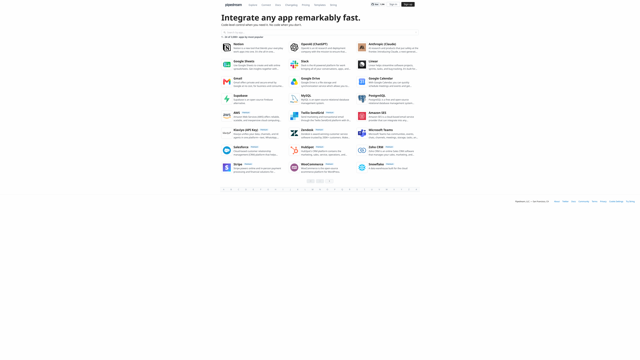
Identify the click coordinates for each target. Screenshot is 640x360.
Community (583, 201)
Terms (595, 201)
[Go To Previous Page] (320, 181)
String (333, 5)
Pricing (306, 5)
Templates (320, 5)
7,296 (382, 4)
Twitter (565, 201)
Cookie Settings (616, 201)
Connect (266, 5)
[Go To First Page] (311, 181)
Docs (278, 5)
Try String (630, 201)
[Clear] (416, 32)
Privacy (603, 201)
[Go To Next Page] (329, 181)
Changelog (291, 5)
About (557, 201)
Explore (253, 5)
